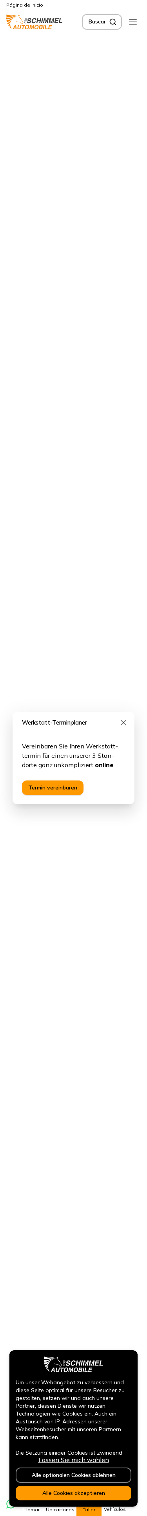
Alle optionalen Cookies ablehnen (74, 1474)
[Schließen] (123, 722)
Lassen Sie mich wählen (73, 1460)
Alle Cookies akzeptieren (73, 1492)
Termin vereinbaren (52, 787)
